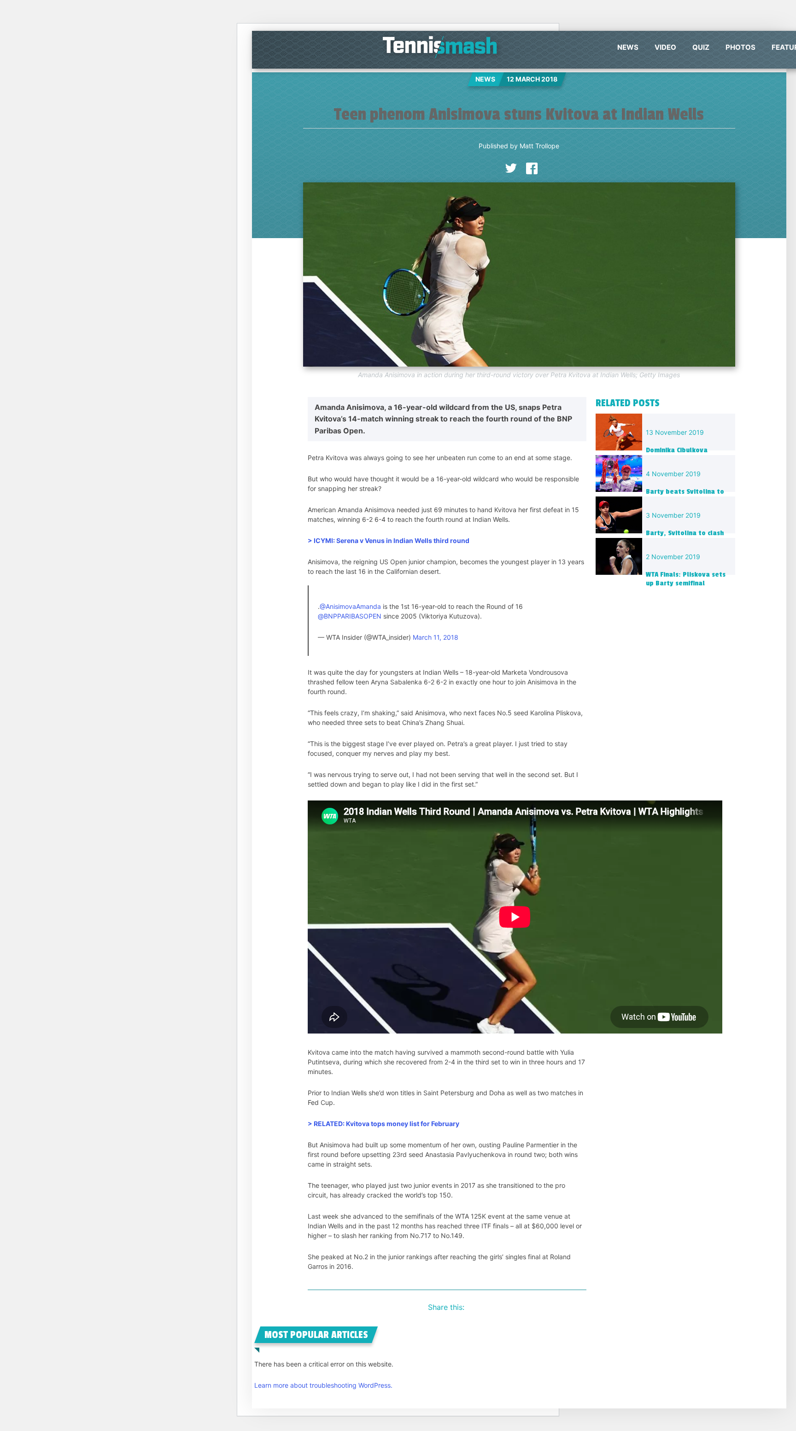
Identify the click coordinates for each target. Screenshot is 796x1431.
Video (665, 47)
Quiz (700, 47)
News (627, 47)
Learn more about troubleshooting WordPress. (323, 1385)
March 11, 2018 (435, 637)
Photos (740, 47)
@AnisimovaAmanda (350, 606)
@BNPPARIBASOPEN (349, 616)
